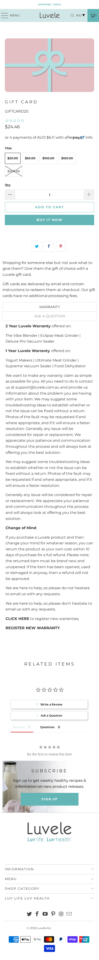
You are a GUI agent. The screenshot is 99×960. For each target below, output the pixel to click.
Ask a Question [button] (51, 715)
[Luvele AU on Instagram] (61, 914)
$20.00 (12, 158)
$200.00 (13, 171)
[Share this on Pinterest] (61, 246)
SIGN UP (49, 799)
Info (89, 137)
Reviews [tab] (19, 727)
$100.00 (48, 158)
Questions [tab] (47, 727)
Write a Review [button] (51, 704)
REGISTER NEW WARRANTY (33, 628)
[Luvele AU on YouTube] (45, 914)
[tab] (50, 307)
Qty (8, 185)
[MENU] (2, 15)
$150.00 (67, 158)
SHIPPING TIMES (49, 4)
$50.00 (30, 158)
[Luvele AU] (49, 15)
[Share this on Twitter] (37, 246)
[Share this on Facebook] (49, 246)
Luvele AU (44, 928)
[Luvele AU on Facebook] (37, 914)
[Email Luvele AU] (69, 914)
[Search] (71, 15)
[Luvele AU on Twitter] (29, 914)
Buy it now (49, 220)
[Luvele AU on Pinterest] (53, 914)
